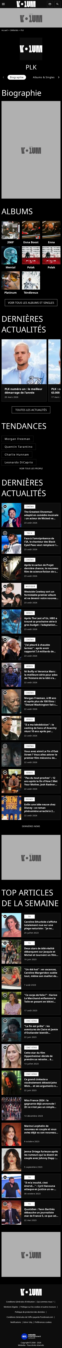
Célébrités (14, 30)
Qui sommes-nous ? (45, 1301)
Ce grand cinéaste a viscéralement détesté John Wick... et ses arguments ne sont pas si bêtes (40, 1084)
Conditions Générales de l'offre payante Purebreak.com (30, 1317)
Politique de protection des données (30, 1312)
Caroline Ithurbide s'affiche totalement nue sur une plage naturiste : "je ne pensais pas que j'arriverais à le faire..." (41, 928)
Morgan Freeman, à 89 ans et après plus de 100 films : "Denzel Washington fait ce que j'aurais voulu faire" (40, 703)
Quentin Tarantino (19, 446)
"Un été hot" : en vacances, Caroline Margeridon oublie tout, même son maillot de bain (40, 974)
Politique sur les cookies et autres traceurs (38, 1307)
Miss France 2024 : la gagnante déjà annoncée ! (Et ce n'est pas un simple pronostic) (40, 1105)
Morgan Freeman (17, 439)
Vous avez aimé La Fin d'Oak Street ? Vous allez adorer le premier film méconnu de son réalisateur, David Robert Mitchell (41, 758)
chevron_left (3, 77)
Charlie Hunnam (17, 454)
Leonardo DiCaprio (19, 462)
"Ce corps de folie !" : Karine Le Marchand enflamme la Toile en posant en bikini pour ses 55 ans (40, 1000)
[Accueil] (26, 4)
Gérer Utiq (27, 1322)
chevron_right (58, 77)
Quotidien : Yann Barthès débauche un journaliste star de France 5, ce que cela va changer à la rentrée (41, 1214)
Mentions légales (11, 1307)
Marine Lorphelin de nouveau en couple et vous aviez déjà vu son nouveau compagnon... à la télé (40, 1131)
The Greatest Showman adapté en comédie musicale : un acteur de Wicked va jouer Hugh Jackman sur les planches (41, 518)
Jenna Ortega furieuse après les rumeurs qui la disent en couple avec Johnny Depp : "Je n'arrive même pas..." (41, 1156)
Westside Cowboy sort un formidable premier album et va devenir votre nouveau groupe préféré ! (41, 596)
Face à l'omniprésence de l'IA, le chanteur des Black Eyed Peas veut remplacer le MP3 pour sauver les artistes (41, 543)
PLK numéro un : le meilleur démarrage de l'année (23, 390)
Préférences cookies (43, 1322)
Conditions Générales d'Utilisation (20, 1301)
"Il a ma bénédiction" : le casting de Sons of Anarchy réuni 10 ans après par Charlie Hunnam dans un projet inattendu (40, 731)
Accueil (5, 30)
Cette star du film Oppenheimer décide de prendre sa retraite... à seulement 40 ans (38, 1057)
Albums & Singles (44, 77)
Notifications (15, 1322)
